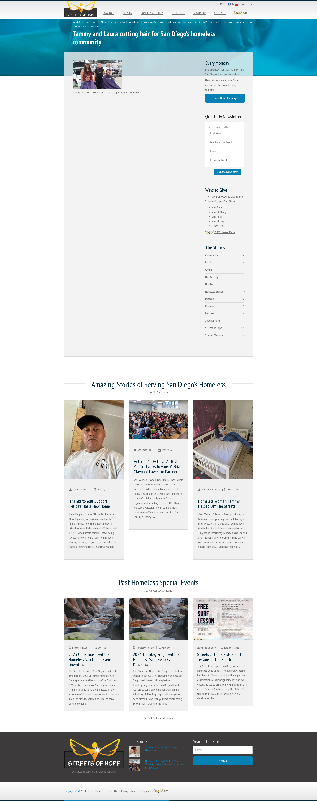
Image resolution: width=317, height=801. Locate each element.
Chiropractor (211, 255)
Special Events (212, 320)
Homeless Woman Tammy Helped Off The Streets (218, 503)
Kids (225, 4)
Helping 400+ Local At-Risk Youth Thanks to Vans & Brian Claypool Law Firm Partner (158, 466)
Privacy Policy (128, 791)
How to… (108, 13)
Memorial (210, 306)
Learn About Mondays (224, 98)
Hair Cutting (133, 21)
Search (223, 761)
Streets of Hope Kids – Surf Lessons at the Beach (219, 656)
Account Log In (245, 4)
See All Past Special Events (158, 590)
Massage (209, 299)
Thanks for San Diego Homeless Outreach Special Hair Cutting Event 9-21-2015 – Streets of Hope (181, 21)
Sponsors (199, 13)
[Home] (80, 9)
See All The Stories (158, 392)
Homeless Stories (152, 13)
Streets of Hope (213, 328)
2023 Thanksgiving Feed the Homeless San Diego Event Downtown (156, 659)
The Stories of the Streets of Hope (111, 21)
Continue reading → (107, 547)
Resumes (209, 313)
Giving (208, 270)
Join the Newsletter (227, 171)
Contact (220, 13)
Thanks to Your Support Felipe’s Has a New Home (89, 503)
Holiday (209, 284)
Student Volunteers (215, 335)
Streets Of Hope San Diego (84, 21)
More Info (178, 13)
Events (127, 13)
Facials (208, 262)
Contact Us (111, 791)
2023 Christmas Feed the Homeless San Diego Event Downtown (90, 659)
